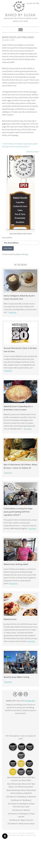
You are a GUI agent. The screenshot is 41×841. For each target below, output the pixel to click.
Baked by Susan (20, 15)
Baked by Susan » (33, 151)
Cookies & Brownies (20, 207)
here (26, 254)
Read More (12, 312)
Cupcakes (20, 203)
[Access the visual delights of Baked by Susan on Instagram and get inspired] (20, 696)
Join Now (8, 248)
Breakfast (20, 223)
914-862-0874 (32, 3)
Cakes (20, 211)
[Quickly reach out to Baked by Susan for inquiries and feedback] (26, 696)
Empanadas (20, 218)
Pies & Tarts (20, 215)
